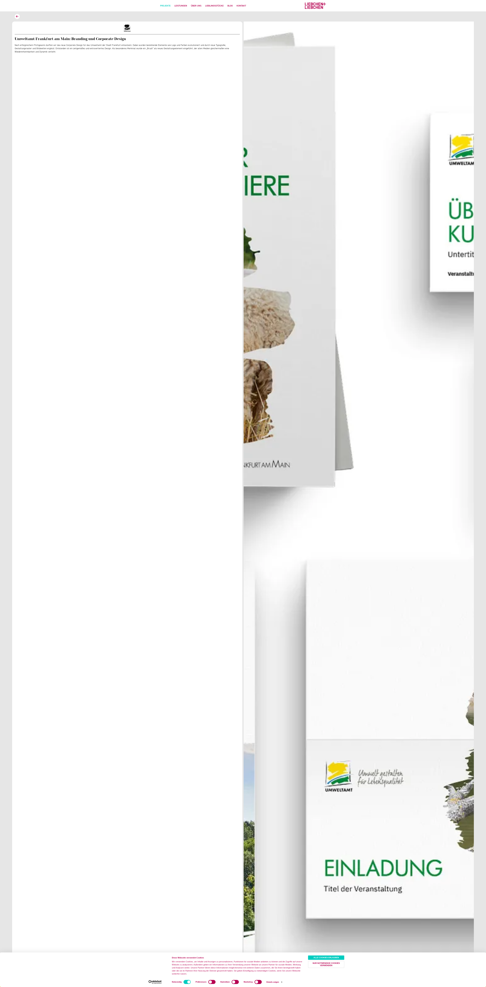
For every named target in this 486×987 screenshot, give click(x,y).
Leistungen (180, 5)
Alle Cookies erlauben (326, 957)
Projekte (165, 5)
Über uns (196, 5)
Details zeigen (272, 982)
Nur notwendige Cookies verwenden (326, 964)
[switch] (212, 982)
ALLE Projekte (17, 16)
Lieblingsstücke (214, 5)
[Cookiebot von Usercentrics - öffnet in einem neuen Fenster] (155, 982)
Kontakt (241, 5)
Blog (230, 5)
